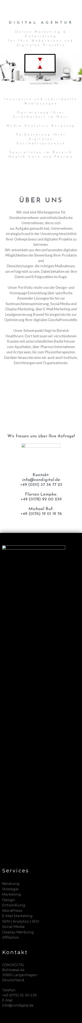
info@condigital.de (41, 480)
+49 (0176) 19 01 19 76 (41, 514)
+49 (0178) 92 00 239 (41, 499)
